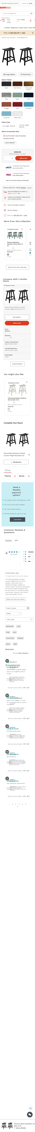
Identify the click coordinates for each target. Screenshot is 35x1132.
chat (25, 215)
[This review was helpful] (24, 687)
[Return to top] (30, 1108)
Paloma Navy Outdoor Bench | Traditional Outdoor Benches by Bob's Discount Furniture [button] (18, 788)
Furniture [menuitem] (7, 27)
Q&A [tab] (16, 540)
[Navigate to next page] (17, 806)
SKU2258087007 (22, 37)
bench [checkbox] (8, 644)
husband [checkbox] (20, 638)
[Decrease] (6, 158)
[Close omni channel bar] (33, 33)
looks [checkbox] (8, 632)
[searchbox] (15, 608)
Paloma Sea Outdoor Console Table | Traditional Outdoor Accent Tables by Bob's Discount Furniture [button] (17, 736)
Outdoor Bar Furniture (8, 37)
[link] (20, 1128)
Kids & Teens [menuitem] (23, 27)
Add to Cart (17, 323)
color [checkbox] (18, 626)
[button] (23, 33)
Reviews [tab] (8, 540)
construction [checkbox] (10, 638)
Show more (9, 649)
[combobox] (13, 613)
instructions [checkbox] (9, 626)
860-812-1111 (18, 215)
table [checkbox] (15, 644)
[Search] (31, 13)
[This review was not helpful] (27, 687)
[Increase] (12, 158)
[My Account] (30, 20)
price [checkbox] (14, 632)
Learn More (17, 519)
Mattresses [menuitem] (14, 27)
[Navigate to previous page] (9, 804)
